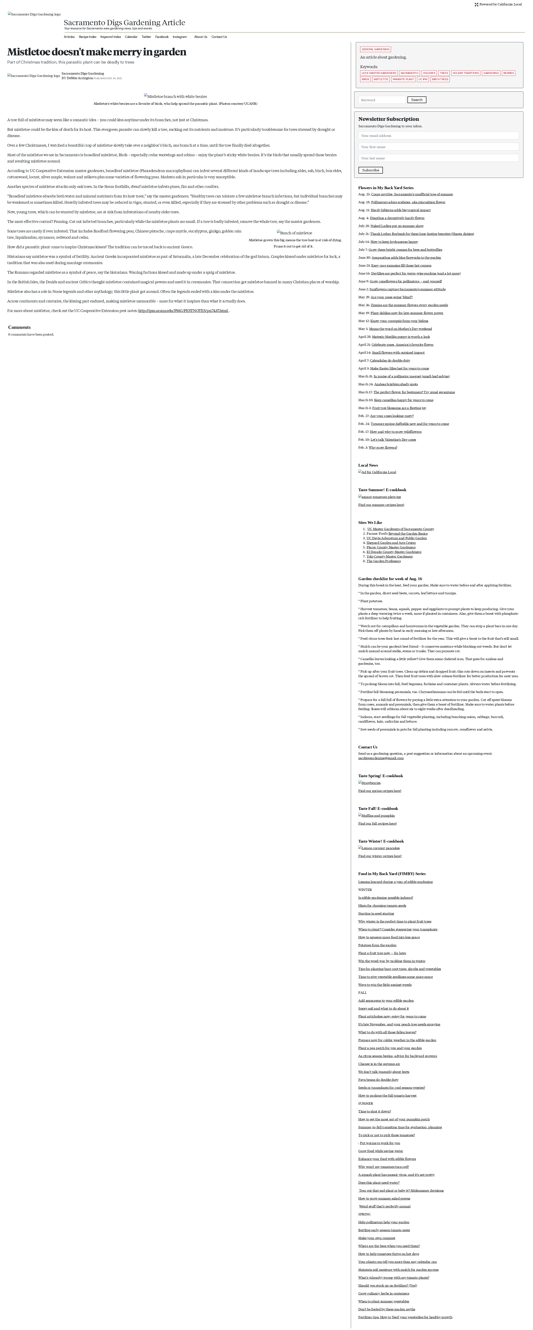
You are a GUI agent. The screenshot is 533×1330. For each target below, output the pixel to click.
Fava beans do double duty (378, 1079)
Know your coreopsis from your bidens (399, 320)
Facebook (162, 37)
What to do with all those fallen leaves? (387, 1031)
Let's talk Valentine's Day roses (393, 439)
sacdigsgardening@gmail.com (381, 757)
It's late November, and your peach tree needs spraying (399, 1024)
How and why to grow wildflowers (395, 431)
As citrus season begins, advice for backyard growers (397, 1055)
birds (365, 79)
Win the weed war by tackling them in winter (391, 960)
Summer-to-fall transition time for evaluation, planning (400, 1126)
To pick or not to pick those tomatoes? (386, 1134)
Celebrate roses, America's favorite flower (403, 344)
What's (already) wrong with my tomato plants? (393, 1277)
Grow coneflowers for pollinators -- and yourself (406, 280)
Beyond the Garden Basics (408, 533)
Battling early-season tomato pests (384, 1229)
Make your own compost (376, 1237)
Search (417, 99)
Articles (69, 37)
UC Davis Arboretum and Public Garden (397, 537)
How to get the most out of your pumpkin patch (394, 1118)
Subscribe (370, 170)
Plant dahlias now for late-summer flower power (407, 312)
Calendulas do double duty (390, 360)
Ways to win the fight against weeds (385, 984)
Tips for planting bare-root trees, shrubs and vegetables (399, 968)
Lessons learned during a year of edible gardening (395, 881)
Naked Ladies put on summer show (397, 225)
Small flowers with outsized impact (398, 352)
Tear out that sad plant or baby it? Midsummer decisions (401, 1190)
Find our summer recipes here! (381, 504)
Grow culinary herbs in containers (383, 1293)
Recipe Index (87, 37)
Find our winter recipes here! (380, 855)
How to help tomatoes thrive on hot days (388, 1253)
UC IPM (422, 79)
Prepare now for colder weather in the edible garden (397, 1039)
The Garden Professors (384, 560)
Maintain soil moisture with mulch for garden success (398, 1269)
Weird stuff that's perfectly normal (385, 1206)
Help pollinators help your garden (383, 1221)
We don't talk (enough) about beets (383, 1071)
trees (444, 73)
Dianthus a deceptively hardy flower (397, 217)
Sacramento (409, 73)
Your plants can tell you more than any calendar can (397, 1261)
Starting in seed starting (376, 913)
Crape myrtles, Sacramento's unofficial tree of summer (412, 193)
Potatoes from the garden (377, 944)
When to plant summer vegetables (383, 1301)
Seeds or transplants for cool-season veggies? (391, 1087)
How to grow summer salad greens (384, 1198)
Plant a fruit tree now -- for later (382, 952)
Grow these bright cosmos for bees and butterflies (405, 249)
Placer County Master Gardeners (391, 546)
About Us (200, 37)
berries (508, 73)
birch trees (440, 79)
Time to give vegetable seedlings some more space (395, 976)
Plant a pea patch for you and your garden (390, 1047)
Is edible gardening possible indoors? (385, 897)
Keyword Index (110, 37)
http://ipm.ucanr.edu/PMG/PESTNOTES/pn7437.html (183, 310)
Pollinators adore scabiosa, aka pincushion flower (408, 201)
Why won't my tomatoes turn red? (383, 1166)
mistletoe (381, 79)
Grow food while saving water (380, 1150)
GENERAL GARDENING (376, 49)
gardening (491, 73)
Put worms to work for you (380, 1142)
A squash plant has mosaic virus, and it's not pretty (396, 1174)
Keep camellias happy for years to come (403, 399)
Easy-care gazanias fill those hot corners (401, 265)
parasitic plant (403, 79)
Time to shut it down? (374, 1111)
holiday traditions (466, 73)
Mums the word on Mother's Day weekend (400, 328)
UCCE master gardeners (379, 73)
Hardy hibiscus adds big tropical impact (401, 209)
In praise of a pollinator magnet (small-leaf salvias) (412, 375)
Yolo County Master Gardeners (390, 556)
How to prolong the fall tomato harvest (387, 1095)
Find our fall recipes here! (377, 823)
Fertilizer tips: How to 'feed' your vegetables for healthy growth (405, 1316)
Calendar (131, 37)
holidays (429, 73)
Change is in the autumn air (379, 1063)
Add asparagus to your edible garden (386, 1000)
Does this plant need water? (378, 1182)
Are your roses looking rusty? (392, 415)
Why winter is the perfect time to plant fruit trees (394, 921)
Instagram (180, 37)
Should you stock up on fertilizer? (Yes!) (387, 1285)
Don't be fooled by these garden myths (386, 1308)
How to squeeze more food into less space (389, 936)
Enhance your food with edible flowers (387, 1158)
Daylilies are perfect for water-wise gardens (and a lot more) (416, 273)
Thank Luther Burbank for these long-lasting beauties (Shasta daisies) (422, 233)
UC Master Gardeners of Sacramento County (400, 528)
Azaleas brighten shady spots (396, 383)
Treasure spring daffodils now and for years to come (410, 423)
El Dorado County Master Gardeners (394, 551)
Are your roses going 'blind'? (392, 296)
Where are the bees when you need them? (389, 1245)
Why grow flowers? (383, 447)
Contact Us (219, 37)
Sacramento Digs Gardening (83, 73)
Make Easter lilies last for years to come (399, 368)
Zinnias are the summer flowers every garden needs (409, 304)
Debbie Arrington (80, 77)
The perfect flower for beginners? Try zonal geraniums (414, 391)
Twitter (146, 37)
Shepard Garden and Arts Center (391, 542)
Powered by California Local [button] (500, 3)
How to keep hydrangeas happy (394, 241)
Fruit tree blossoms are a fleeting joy (399, 407)
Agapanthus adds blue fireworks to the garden (406, 257)
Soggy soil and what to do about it (383, 1008)
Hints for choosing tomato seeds (382, 905)
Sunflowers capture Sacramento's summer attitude (408, 288)
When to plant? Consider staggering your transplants (397, 929)
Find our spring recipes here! (379, 790)
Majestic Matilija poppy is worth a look (401, 336)
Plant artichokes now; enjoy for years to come (392, 1016)
